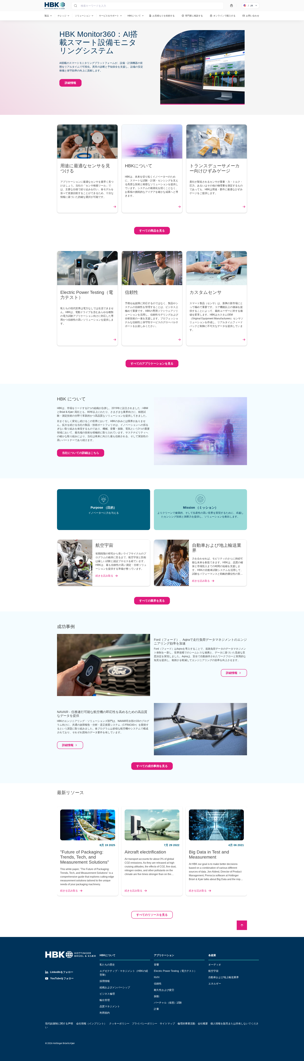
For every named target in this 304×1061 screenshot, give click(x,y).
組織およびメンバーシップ (115, 987)
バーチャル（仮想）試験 (168, 1002)
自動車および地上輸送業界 (223, 977)
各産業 (212, 955)
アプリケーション (164, 955)
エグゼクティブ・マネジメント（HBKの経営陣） (124, 973)
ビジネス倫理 (107, 993)
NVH (156, 977)
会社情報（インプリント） (91, 1023)
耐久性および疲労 (164, 990)
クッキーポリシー (119, 1023)
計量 (156, 1009)
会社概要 (203, 1023)
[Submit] (75, 5)
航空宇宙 (213, 971)
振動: (157, 996)
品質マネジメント (110, 1006)
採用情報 (105, 981)
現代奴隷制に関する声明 (59, 1023)
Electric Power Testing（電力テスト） (175, 971)
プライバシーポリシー (144, 1023)
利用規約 (105, 1012)
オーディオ (214, 964)
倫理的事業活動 (186, 1023)
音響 (156, 964)
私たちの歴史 (107, 964)
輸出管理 (105, 1000)
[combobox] (148, 5)
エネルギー (214, 983)
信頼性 (158, 983)
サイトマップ (167, 1023)
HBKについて (107, 955)
